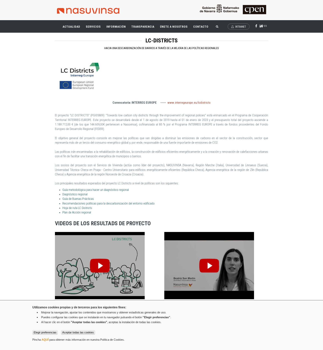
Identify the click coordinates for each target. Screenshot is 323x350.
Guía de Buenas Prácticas (78, 199)
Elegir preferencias (45, 332)
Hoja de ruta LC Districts (77, 208)
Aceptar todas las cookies (78, 332)
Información (116, 26)
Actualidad (73, 28)
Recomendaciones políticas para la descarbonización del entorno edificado (108, 203)
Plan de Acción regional (77, 212)
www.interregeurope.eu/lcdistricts (188, 102)
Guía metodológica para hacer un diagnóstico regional (95, 190)
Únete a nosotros (174, 26)
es (265, 26)
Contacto (200, 26)
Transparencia (144, 28)
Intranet (240, 26)
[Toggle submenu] (77, 24)
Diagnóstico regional (74, 194)
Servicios (95, 28)
